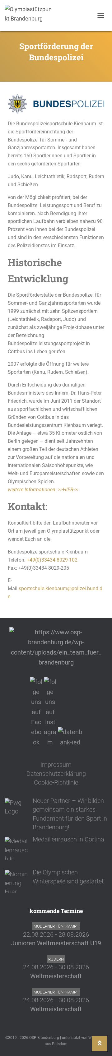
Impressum (56, 764)
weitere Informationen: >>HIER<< (43, 490)
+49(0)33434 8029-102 (52, 560)
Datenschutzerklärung (56, 773)
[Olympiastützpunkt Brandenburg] (30, 15)
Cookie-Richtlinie (56, 782)
